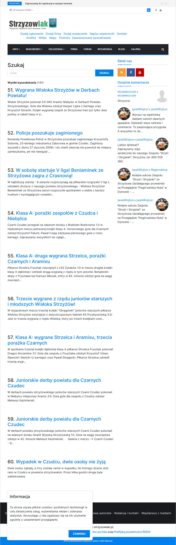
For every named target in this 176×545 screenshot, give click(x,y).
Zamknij (79, 533)
